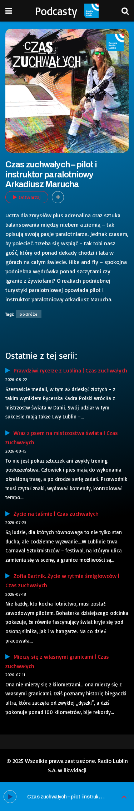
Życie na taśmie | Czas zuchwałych (54, 513)
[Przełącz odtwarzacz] (124, 796)
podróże (29, 314)
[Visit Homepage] (91, 11)
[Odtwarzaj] (10, 796)
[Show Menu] (8, 11)
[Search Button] (125, 11)
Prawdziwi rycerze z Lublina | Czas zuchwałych (68, 370)
